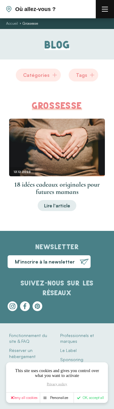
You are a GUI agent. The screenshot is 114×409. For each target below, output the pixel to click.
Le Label (68, 350)
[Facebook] (25, 306)
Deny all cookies (25, 397)
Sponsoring (71, 359)
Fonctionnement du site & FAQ (28, 338)
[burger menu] (105, 9)
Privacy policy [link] (57, 384)
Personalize (59, 397)
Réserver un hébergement (22, 353)
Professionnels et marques (77, 338)
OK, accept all (93, 397)
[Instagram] (12, 306)
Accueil (12, 23)
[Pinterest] (37, 306)
